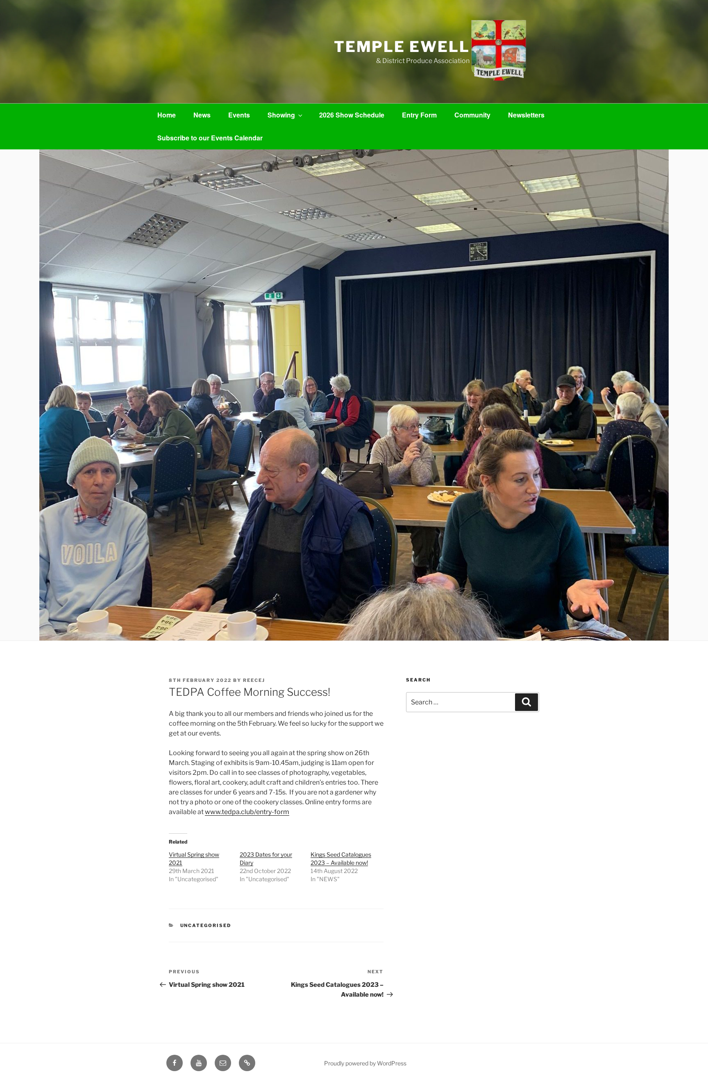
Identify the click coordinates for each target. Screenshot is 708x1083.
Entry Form (419, 115)
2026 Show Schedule (351, 115)
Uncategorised (205, 925)
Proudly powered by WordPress (365, 1063)
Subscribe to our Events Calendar (210, 137)
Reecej (254, 680)
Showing (281, 115)
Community (472, 115)
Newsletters (526, 115)
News (202, 115)
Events (239, 115)
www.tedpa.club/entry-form (247, 812)
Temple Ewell (402, 47)
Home (166, 115)
